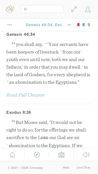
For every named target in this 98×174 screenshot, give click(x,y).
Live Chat (83, 167)
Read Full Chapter (25, 95)
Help (66, 167)
